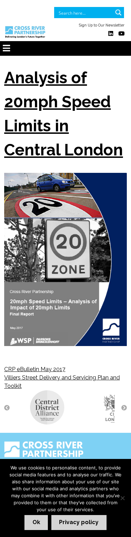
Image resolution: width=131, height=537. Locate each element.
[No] (122, 497)
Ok (36, 522)
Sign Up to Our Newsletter (101, 25)
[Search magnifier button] (118, 12)
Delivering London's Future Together (57, 462)
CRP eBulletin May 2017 (34, 369)
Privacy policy (79, 522)
